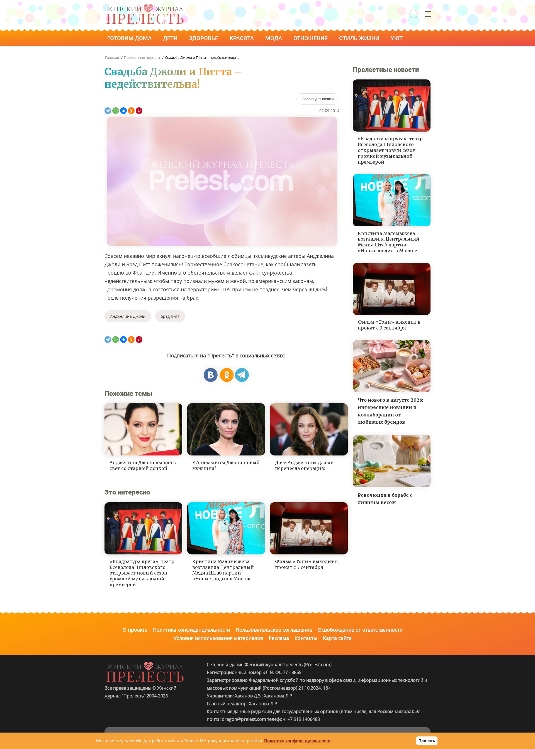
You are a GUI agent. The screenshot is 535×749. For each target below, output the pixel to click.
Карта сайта (337, 638)
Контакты (306, 638)
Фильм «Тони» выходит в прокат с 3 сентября (306, 564)
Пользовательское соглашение (274, 629)
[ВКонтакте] (123, 110)
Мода (274, 38)
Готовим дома (130, 38)
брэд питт (170, 316)
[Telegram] (107, 110)
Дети (171, 38)
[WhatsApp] (115, 110)
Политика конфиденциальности (191, 629)
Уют (397, 38)
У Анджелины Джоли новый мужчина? (226, 465)
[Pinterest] (139, 110)
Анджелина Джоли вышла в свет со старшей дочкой (143, 465)
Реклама (279, 638)
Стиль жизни (360, 38)
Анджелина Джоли (127, 316)
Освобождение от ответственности (360, 629)
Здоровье (204, 38)
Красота (242, 38)
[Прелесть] (144, 6)
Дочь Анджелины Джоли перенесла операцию (304, 465)
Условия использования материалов (218, 638)
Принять (427, 740)
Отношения (311, 38)
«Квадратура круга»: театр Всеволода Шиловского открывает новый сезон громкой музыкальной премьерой (142, 573)
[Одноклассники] (131, 110)
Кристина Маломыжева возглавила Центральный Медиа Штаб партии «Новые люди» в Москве (223, 570)
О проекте (135, 629)
